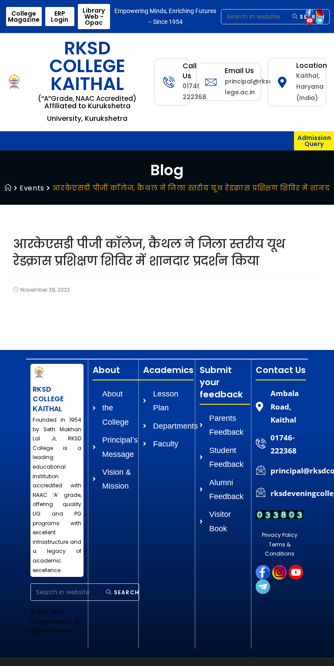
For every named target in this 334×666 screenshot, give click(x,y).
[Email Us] (211, 82)
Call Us (190, 70)
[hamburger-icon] (284, 142)
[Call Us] (168, 82)
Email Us (239, 71)
